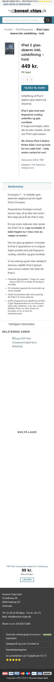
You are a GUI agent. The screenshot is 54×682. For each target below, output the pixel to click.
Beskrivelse (15, 186)
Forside (8, 29)
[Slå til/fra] (5, 186)
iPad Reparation (24, 29)
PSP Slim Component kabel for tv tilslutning (27, 566)
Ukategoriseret (27, 168)
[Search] (48, 20)
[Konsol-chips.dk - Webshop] (27, 11)
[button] (4, 11)
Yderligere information (21, 324)
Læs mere (27, 580)
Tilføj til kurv (34, 88)
